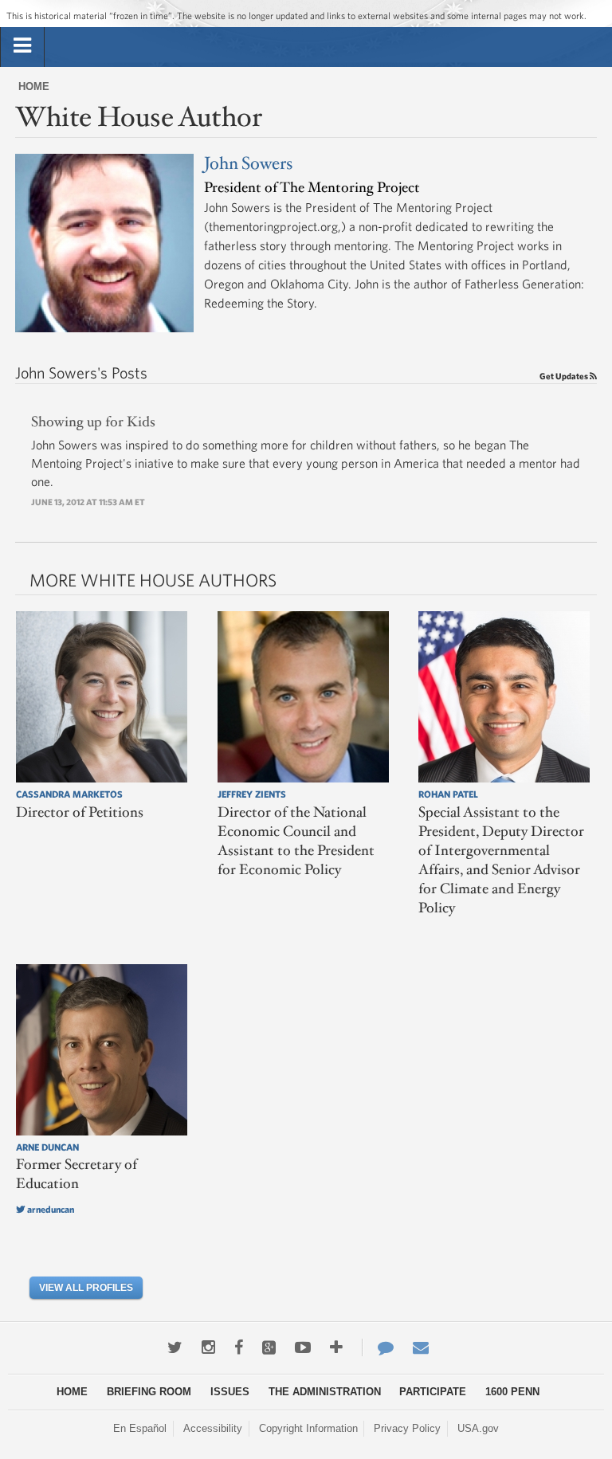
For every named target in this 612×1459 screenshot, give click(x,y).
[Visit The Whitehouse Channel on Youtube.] (303, 1347)
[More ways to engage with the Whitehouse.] (336, 1347)
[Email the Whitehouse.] (421, 1347)
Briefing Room (149, 1392)
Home (33, 86)
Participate (432, 1392)
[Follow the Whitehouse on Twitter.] (174, 1347)
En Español (140, 1428)
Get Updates (564, 376)
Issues (229, 1392)
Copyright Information (308, 1428)
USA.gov (478, 1428)
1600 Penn (512, 1392)
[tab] (22, 46)
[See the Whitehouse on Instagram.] (208, 1347)
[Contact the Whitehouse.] (378, 1347)
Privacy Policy (407, 1428)
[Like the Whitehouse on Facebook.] (238, 1347)
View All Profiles (86, 1287)
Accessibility (212, 1428)
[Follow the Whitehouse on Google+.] (269, 1347)
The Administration (325, 1392)
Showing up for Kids (93, 422)
